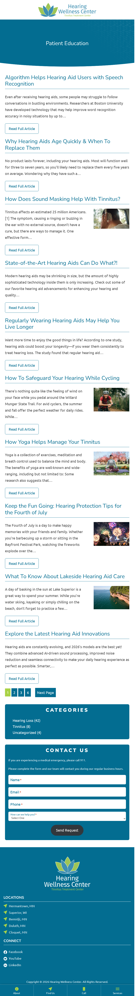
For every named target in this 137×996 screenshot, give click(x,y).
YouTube (14, 958)
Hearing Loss (23, 720)
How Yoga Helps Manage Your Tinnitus (52, 442)
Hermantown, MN (22, 906)
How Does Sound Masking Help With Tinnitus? (62, 199)
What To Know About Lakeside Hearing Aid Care (65, 576)
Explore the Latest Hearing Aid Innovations (57, 634)
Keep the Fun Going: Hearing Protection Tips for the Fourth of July (63, 509)
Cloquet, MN (18, 932)
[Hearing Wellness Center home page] (67, 10)
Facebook (15, 952)
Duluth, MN (17, 925)
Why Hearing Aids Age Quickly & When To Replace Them (57, 144)
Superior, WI (18, 912)
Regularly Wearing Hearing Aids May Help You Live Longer (62, 323)
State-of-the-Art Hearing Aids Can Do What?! (61, 263)
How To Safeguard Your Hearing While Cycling (62, 378)
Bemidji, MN (18, 919)
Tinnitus (19, 726)
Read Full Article (22, 128)
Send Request (67, 830)
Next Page (45, 692)
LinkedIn (14, 965)
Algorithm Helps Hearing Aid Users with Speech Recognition (64, 80)
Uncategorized (24, 732)
